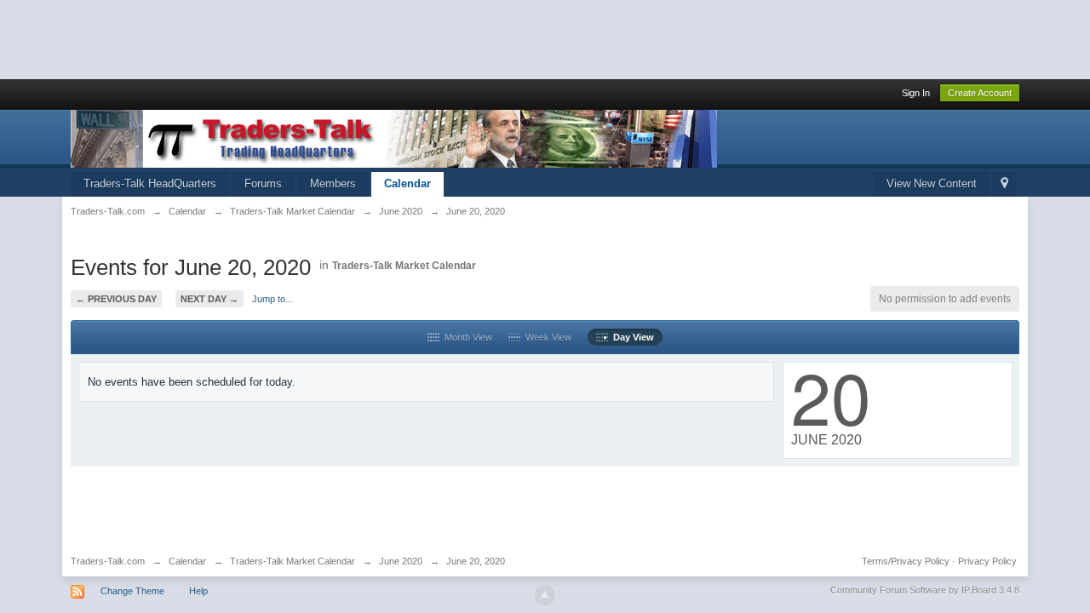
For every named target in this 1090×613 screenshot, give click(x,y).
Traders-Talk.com (108, 561)
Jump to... (272, 299)
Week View (545, 337)
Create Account (980, 93)
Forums (263, 183)
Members (333, 183)
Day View (631, 337)
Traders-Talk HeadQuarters (149, 183)
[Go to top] (545, 595)
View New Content (931, 183)
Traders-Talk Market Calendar (404, 266)
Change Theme (132, 591)
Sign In (916, 93)
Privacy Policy (987, 561)
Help (198, 591)
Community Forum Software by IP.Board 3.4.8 (924, 590)
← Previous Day (116, 299)
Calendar (407, 183)
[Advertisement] (310, 38)
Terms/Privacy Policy (905, 561)
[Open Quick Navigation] (1004, 184)
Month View (465, 337)
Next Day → (209, 299)
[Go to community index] (394, 137)
